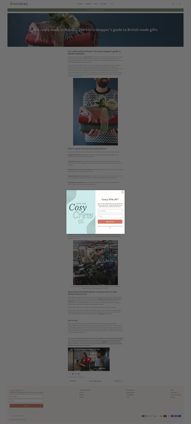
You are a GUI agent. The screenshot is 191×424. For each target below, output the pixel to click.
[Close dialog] (122, 192)
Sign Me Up (110, 222)
